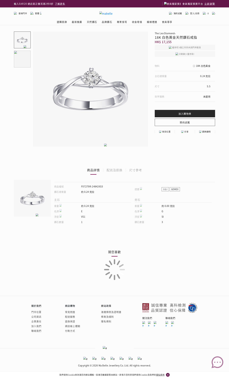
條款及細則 (107, 316)
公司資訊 (36, 316)
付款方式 (70, 330)
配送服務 (70, 316)
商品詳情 (93, 170)
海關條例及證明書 (111, 312)
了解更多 (60, 3)
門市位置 (36, 312)
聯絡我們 (36, 330)
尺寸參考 (135, 170)
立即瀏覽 (209, 3)
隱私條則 (106, 321)
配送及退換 (115, 170)
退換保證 (70, 321)
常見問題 (70, 312)
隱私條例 (160, 374)
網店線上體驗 (72, 326)
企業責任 (36, 321)
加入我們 (36, 326)
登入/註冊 (194, 13)
